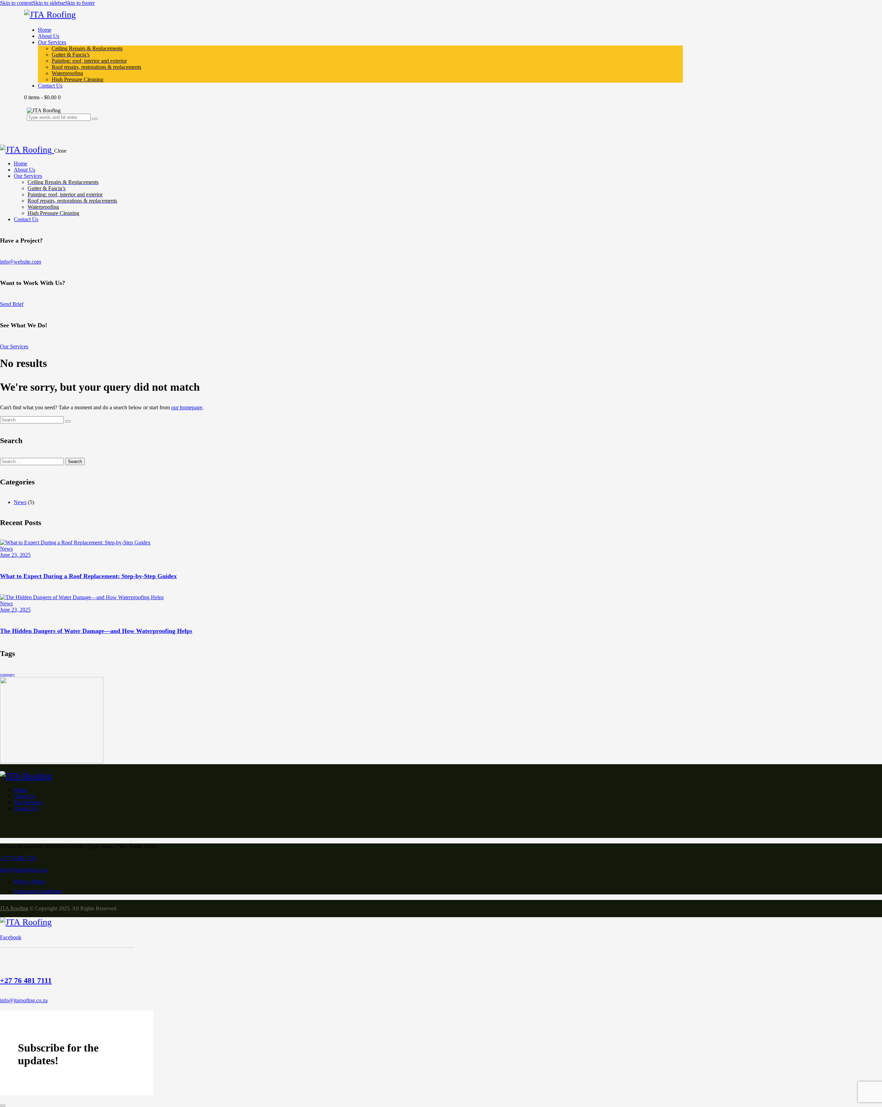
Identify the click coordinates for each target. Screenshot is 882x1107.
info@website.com (20, 262)
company (7, 674)
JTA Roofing (14, 908)
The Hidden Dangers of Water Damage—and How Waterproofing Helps (96, 630)
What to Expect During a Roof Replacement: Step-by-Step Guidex (88, 576)
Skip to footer (80, 3)
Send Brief (11, 304)
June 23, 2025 (15, 555)
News (20, 502)
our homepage (186, 407)
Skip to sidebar (49, 3)
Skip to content (16, 3)
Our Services (14, 346)
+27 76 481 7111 (18, 858)
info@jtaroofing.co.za (24, 870)
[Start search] (68, 421)
